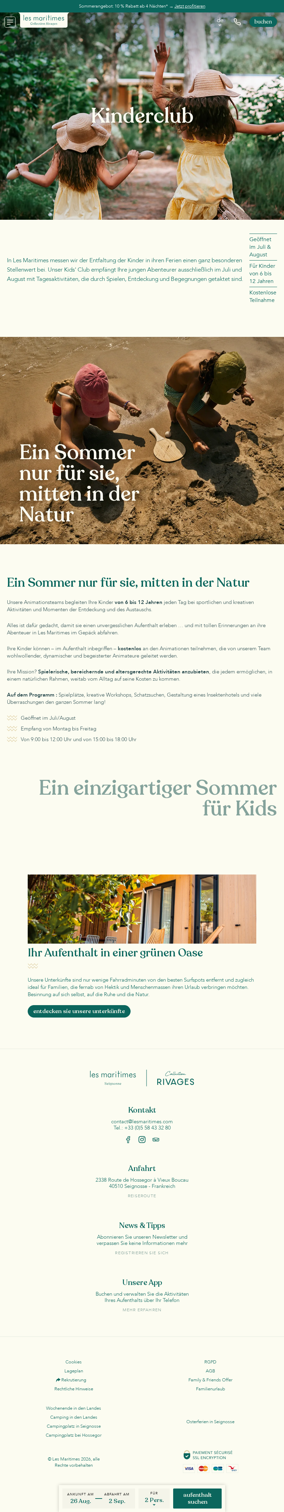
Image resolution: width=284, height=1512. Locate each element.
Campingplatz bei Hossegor (73, 1435)
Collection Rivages (170, 1078)
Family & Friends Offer (210, 1380)
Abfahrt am (117, 1494)
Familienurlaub (210, 1389)
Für (154, 1493)
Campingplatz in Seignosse (74, 1426)
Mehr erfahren (142, 1310)
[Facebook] (128, 1139)
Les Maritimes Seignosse (118, 1078)
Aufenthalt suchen (197, 1498)
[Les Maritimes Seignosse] (44, 20)
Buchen (263, 22)
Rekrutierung (73, 1380)
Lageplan (73, 1371)
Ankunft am (80, 1494)
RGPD (210, 1362)
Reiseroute (142, 1196)
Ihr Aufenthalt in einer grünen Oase (115, 953)
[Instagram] (142, 1139)
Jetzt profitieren (190, 6)
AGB (210, 1371)
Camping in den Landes (73, 1417)
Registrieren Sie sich (142, 1253)
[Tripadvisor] (156, 1139)
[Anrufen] (237, 22)
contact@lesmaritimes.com (142, 1121)
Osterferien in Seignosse (210, 1422)
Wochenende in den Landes (73, 1408)
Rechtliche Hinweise (73, 1389)
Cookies (73, 1362)
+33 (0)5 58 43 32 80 (147, 1127)
